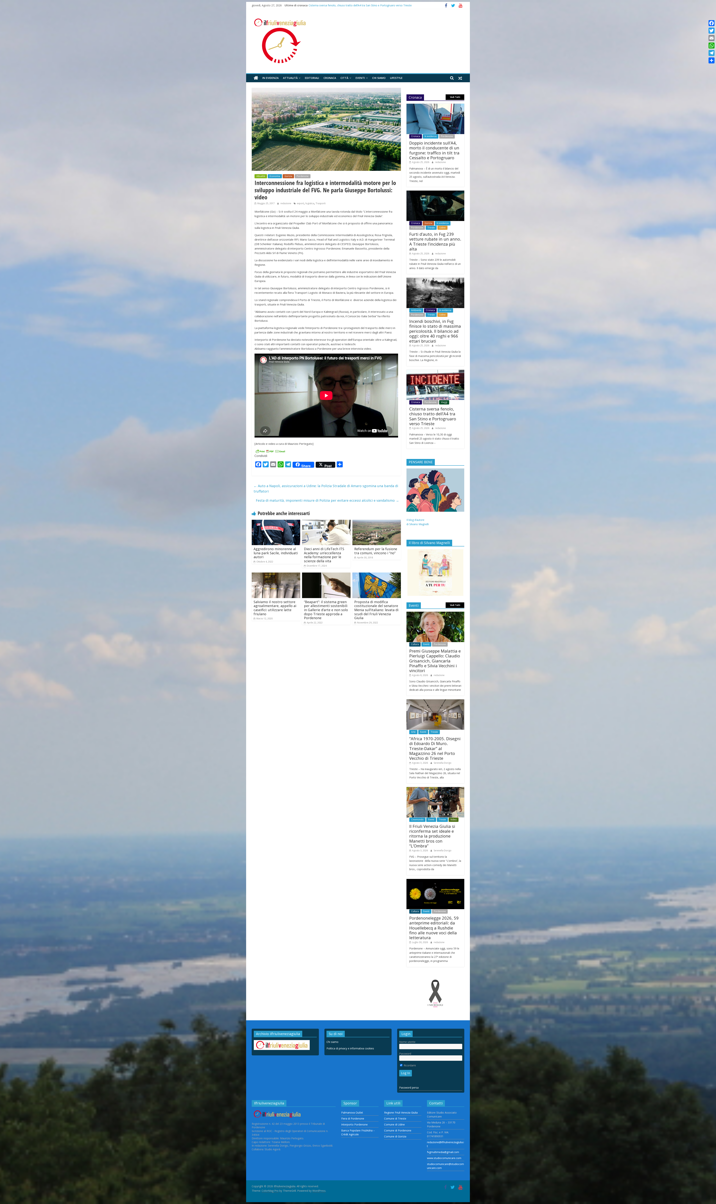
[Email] (711, 38)
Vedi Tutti (455, 97)
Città (344, 78)
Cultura (415, 644)
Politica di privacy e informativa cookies (350, 1048)
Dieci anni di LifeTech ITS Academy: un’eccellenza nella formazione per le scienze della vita (324, 555)
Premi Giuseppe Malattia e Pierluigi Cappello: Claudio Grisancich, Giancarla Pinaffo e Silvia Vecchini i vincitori (435, 660)
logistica (309, 203)
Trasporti (321, 203)
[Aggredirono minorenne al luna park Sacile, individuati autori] (276, 522)
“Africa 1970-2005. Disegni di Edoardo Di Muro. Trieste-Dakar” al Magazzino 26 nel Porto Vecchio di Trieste (435, 748)
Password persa (409, 1087)
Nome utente (407, 1042)
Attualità (290, 78)
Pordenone (303, 176)
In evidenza (270, 78)
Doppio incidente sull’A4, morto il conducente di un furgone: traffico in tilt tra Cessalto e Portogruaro (369, 5)
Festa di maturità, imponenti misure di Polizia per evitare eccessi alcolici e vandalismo (327, 500)
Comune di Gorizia (395, 1136)
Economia (275, 176)
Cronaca (330, 78)
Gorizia (288, 176)
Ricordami (409, 1065)
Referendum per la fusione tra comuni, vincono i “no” (375, 551)
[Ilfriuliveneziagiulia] (256, 78)
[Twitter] (711, 30)
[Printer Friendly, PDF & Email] (270, 451)
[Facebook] (711, 23)
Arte (413, 731)
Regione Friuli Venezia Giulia (401, 1112)
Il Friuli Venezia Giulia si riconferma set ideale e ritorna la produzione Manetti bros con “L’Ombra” (432, 836)
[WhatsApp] (711, 45)
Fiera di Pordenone (352, 1118)
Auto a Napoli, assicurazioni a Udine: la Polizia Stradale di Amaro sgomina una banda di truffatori (326, 488)
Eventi (360, 78)
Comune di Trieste (395, 1118)
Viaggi (444, 402)
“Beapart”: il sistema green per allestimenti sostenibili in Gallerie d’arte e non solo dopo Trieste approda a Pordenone (326, 610)
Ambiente (416, 310)
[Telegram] (711, 53)
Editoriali (312, 78)
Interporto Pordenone (354, 1124)
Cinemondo (417, 819)
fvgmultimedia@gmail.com (443, 1152)
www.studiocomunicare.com (444, 1158)
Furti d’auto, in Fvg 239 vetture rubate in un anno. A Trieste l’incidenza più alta (435, 241)
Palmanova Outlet (352, 1112)
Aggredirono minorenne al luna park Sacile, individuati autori (276, 553)
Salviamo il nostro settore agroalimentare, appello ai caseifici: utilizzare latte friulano (275, 608)
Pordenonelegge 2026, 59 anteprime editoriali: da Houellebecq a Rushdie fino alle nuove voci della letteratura (434, 927)
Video (453, 819)
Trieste (431, 227)
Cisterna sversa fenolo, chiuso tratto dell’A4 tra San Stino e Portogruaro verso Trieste (432, 416)
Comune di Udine (394, 1124)
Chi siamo (379, 78)
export (300, 203)
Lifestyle (396, 78)
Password (405, 1053)
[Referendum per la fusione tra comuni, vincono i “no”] (376, 522)
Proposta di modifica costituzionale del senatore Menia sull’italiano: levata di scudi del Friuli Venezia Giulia (376, 610)
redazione (286, 203)
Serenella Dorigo (442, 762)
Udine (442, 227)
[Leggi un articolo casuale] (460, 78)
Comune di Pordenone (397, 1130)
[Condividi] (711, 60)
